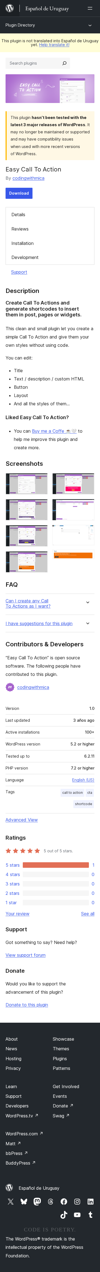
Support (19, 272)
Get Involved (66, 1086)
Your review (17, 913)
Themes (61, 1048)
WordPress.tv (22, 1115)
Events (60, 1096)
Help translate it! (54, 44)
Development (25, 257)
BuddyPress (21, 1163)
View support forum (26, 955)
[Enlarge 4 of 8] (40, 558)
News (11, 1048)
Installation (22, 243)
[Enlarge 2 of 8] (40, 506)
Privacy (13, 1068)
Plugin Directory (20, 25)
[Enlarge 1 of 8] (40, 480)
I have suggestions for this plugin (39, 623)
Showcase (63, 1039)
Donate (63, 1106)
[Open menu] (91, 8)
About (12, 1039)
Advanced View (22, 820)
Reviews (20, 229)
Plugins (60, 1058)
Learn (11, 1086)
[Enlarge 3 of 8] (40, 532)
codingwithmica (28, 178)
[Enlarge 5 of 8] (87, 480)
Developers (17, 1106)
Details (18, 214)
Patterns (61, 1068)
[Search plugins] (64, 63)
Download (19, 193)
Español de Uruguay (39, 1188)
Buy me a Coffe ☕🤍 (54, 431)
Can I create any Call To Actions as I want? (28, 603)
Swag (61, 1115)
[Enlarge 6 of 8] (87, 506)
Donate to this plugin (27, 1004)
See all (87, 913)
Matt (13, 1143)
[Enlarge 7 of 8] (87, 532)
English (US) (83, 780)
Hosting (13, 1058)
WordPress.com (24, 1133)
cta (89, 792)
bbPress (17, 1153)
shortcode (83, 804)
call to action (72, 792)
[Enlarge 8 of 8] (87, 557)
